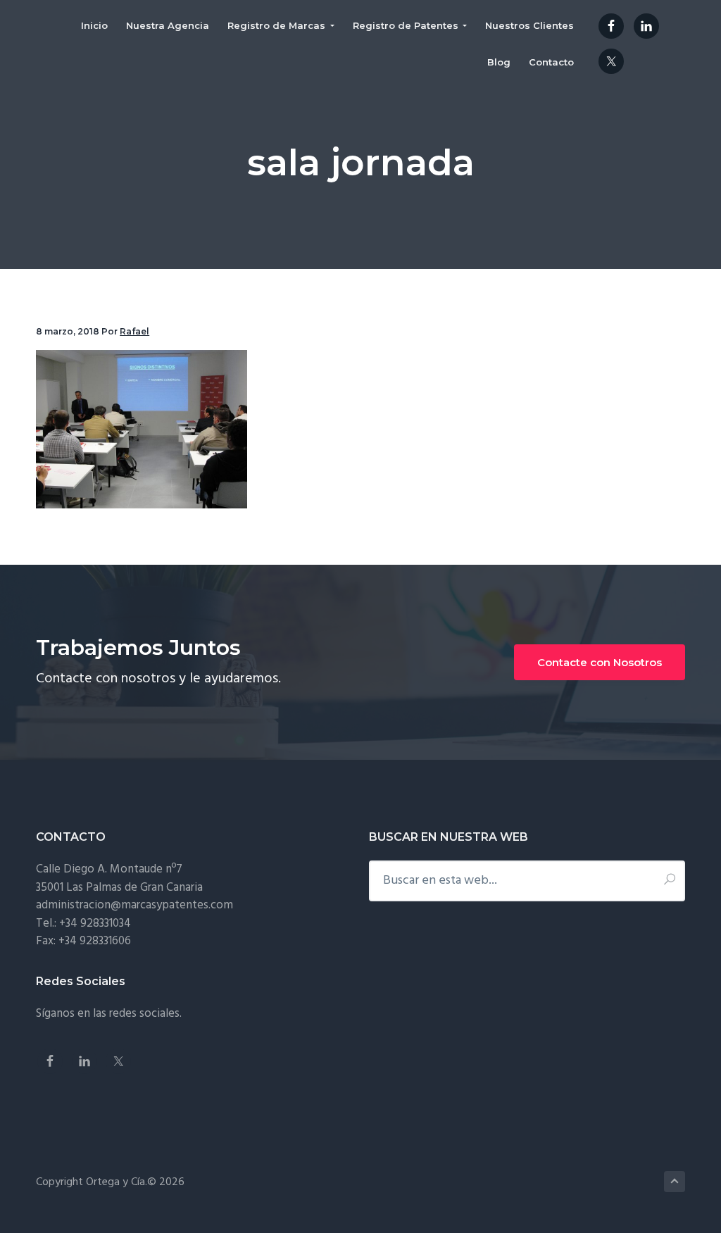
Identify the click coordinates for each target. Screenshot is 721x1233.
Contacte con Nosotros (599, 662)
